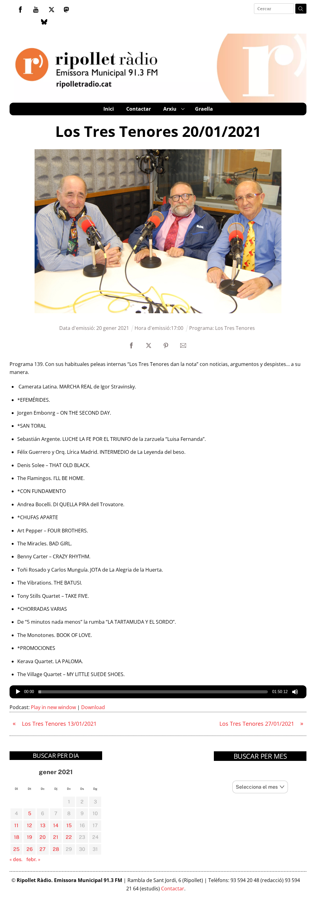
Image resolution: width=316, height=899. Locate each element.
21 (55, 837)
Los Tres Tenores (235, 328)
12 (29, 825)
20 (43, 837)
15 (69, 825)
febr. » (33, 859)
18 (16, 837)
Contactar (138, 108)
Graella (204, 108)
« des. (16, 859)
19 (29, 837)
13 (42, 825)
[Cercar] (300, 9)
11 (16, 825)
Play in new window (53, 707)
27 (43, 849)
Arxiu (170, 108)
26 (30, 849)
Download (93, 707)
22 (69, 837)
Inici (108, 108)
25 (16, 849)
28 (56, 849)
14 (55, 825)
